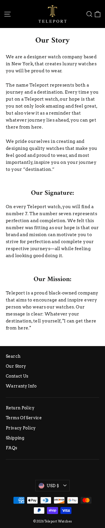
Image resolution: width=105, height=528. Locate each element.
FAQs (12, 447)
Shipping (15, 438)
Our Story (16, 366)
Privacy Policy (21, 428)
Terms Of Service (24, 417)
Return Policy (20, 408)
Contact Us (17, 376)
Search (13, 356)
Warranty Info (21, 386)
